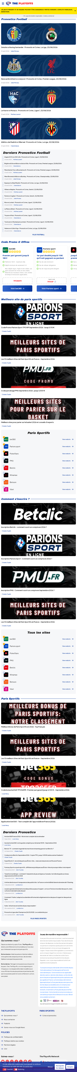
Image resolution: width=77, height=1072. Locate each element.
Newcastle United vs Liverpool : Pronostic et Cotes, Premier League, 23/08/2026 (33, 79)
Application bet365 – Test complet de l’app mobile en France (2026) (28, 821)
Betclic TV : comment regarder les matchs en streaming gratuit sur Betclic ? (29, 848)
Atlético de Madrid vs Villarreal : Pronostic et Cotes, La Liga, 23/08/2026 (30, 142)
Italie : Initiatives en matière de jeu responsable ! (20, 906)
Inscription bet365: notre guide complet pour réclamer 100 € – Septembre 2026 (30, 843)
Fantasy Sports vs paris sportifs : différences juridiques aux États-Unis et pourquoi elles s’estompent (37, 867)
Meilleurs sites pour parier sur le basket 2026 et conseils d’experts (27, 422)
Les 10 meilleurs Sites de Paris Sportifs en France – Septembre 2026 (28, 359)
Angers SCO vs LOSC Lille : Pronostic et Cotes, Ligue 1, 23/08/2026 (26, 157)
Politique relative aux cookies (14, 1041)
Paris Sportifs (47, 1011)
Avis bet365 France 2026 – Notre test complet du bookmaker (24, 836)
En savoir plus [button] (27, 1066)
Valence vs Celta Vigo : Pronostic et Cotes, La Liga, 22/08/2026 (25, 228)
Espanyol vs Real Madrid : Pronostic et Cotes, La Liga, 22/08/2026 (26, 183)
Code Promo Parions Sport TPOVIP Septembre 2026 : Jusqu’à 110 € (27, 327)
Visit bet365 (16, 288)
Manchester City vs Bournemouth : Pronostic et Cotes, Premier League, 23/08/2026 (31, 170)
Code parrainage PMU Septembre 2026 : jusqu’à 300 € (23, 391)
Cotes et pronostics (49, 1016)
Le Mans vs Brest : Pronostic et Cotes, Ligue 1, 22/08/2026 (23, 209)
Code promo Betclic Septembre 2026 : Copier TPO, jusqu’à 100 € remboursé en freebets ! (33, 855)
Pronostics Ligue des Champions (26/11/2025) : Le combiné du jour (26, 912)
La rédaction (19, 885)
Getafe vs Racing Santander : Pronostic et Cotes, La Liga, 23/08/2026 (29, 47)
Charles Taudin (6, 331)
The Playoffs (8, 1011)
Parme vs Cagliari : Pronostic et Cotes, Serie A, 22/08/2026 (23, 196)
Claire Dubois (15, 146)
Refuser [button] (50, 1067)
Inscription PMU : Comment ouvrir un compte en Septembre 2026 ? (27, 590)
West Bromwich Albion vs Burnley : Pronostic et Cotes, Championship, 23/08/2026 (31, 176)
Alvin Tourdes (20, 870)
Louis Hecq (5, 793)
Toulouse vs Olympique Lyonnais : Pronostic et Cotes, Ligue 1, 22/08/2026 (28, 222)
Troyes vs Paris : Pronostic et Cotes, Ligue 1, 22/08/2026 (22, 215)
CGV (5, 1049)
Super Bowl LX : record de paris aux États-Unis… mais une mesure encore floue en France (33, 861)
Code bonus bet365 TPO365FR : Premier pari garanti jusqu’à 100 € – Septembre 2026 (35, 790)
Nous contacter (9, 1019)
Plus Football (38, 234)
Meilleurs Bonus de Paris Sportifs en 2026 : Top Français (23, 727)
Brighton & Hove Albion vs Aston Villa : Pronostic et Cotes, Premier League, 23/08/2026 (33, 163)
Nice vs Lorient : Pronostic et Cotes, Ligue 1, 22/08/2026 (22, 202)
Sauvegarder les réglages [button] (60, 1067)
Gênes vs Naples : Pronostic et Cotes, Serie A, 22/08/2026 (23, 189)
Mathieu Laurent (16, 114)
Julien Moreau (15, 51)
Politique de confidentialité (13, 1037)
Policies (5, 1032)
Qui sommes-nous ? (11, 1016)
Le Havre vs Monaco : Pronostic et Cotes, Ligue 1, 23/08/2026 (26, 110)
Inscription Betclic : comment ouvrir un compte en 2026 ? (24, 527)
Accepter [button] (70, 1067)
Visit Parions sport (50, 288)
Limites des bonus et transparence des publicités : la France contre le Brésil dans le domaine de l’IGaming (38, 882)
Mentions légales (10, 1045)
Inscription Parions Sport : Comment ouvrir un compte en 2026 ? (26, 559)
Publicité (7, 1023)
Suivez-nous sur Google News (14, 1027)
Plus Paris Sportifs (38, 918)
